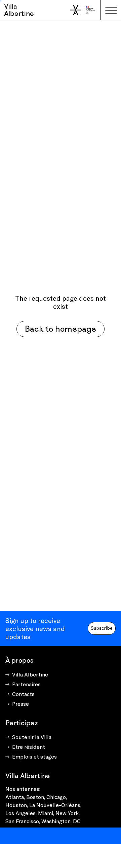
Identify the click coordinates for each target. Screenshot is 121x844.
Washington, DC (61, 821)
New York (67, 813)
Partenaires (26, 684)
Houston (16, 805)
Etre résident (28, 746)
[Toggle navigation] (111, 10)
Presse (20, 703)
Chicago (56, 797)
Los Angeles (20, 813)
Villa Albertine (19, 9)
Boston (35, 797)
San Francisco (22, 821)
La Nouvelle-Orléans (54, 805)
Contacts (23, 694)
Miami (45, 813)
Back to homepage (60, 329)
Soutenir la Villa (31, 737)
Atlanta (14, 797)
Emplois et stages (34, 756)
